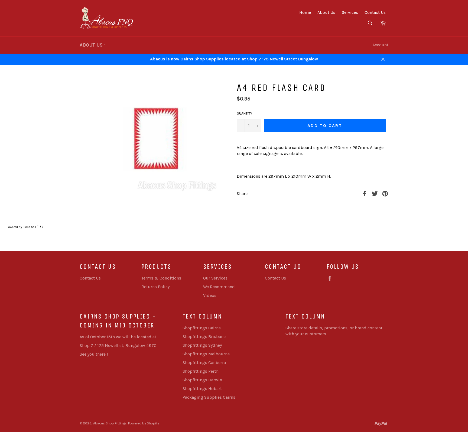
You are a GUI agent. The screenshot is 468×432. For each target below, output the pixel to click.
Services (350, 12)
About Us (326, 12)
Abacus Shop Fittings (110, 423)
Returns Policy (155, 286)
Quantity (244, 113)
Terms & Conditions (161, 278)
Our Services (215, 278)
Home (305, 12)
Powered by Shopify (143, 423)
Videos (209, 295)
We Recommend (219, 286)
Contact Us (375, 12)
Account (380, 44)
